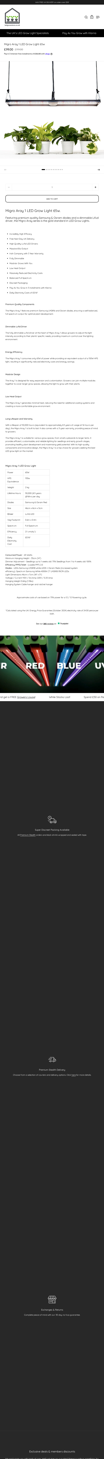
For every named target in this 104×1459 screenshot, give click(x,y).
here (74, 1075)
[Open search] (86, 17)
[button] (43, 169)
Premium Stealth (28, 835)
